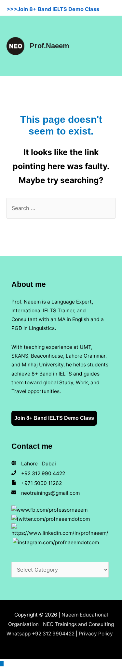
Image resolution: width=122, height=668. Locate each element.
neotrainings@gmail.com (50, 493)
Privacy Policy (96, 634)
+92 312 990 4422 (43, 473)
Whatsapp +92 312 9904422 (41, 634)
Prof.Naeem (49, 46)
